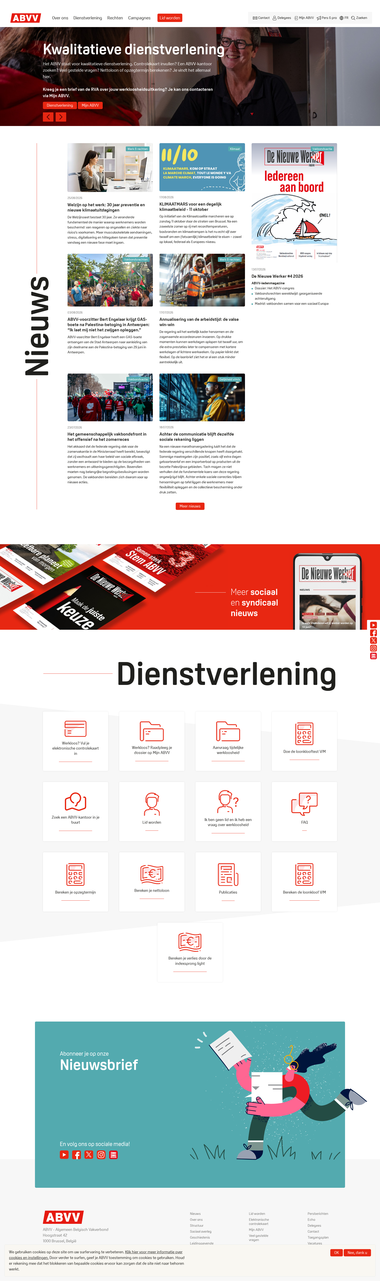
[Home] (26, 17)
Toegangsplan (318, 1237)
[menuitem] (60, 18)
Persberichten (318, 1213)
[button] (48, 117)
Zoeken (361, 17)
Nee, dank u (357, 1252)
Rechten (115, 18)
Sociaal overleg (201, 1231)
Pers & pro (329, 17)
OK (336, 1252)
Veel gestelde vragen (258, 1237)
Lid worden (170, 18)
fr (346, 17)
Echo (311, 1219)
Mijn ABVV (306, 17)
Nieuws (195, 1213)
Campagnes (139, 18)
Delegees (284, 17)
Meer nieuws (190, 506)
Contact (264, 17)
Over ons (60, 18)
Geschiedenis (200, 1237)
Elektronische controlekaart (259, 1221)
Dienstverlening (87, 18)
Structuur (196, 1225)
